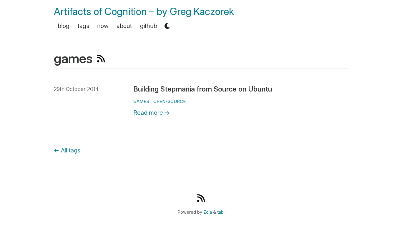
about (124, 25)
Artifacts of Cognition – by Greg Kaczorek (144, 11)
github (148, 25)
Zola (207, 212)
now (103, 25)
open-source (169, 101)
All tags (67, 150)
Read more (151, 112)
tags (83, 25)
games (141, 101)
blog (63, 25)
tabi (221, 212)
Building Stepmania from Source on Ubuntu (202, 89)
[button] (167, 26)
